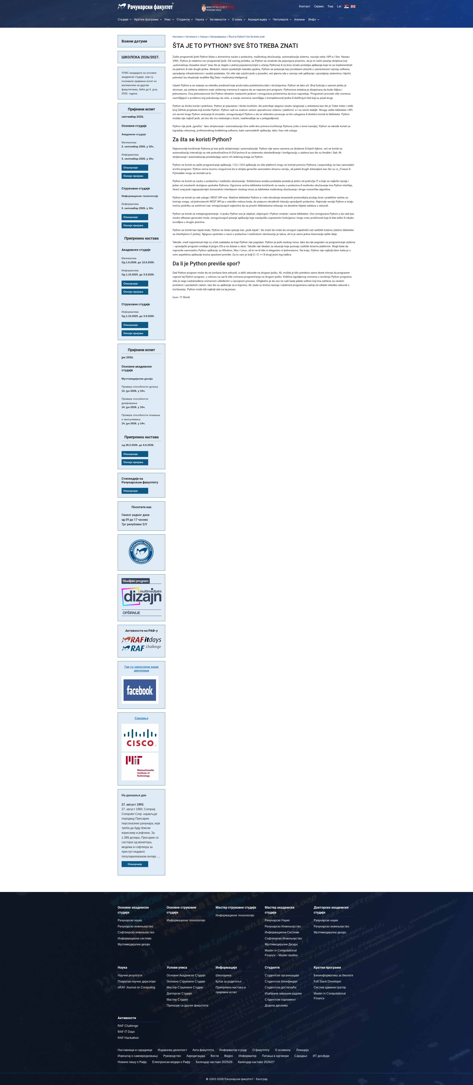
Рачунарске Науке (277, 920)
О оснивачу (283, 1050)
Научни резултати (130, 975)
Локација (302, 1050)
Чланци (204, 36)
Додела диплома (276, 1005)
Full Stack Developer (327, 981)
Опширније (130, 167)
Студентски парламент (280, 999)
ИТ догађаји (321, 1055)
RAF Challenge (128, 1025)
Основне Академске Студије (186, 975)
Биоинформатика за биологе (333, 975)
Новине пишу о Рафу (132, 1062)
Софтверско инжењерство (136, 932)
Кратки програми (146, 19)
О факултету (260, 1050)
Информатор (247, 1055)
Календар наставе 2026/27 (256, 1062)
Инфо (312, 19)
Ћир (330, 6)
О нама (237, 19)
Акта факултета (203, 1050)
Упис (167, 19)
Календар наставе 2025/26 (214, 1062)
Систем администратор (330, 987)
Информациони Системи (282, 932)
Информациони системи (134, 938)
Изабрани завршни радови (283, 993)
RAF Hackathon (128, 1037)
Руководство (172, 1055)
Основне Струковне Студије (186, 981)
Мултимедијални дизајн (134, 944)
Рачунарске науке (130, 920)
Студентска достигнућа (280, 987)
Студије (123, 19)
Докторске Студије (179, 993)
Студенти (183, 19)
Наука (199, 19)
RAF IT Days (126, 1031)
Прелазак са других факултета (187, 1005)
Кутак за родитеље (228, 981)
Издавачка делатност (172, 1050)
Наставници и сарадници (135, 1050)
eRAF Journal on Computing (136, 987)
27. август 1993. (133, 804)
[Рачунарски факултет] (146, 6)
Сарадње (141, 718)
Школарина (223, 975)
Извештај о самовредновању (138, 1055)
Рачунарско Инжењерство (283, 926)
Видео (228, 1055)
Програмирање (218, 36)
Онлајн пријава (133, 175)
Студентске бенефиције (281, 981)
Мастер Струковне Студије (185, 987)
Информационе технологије (186, 920)
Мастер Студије (177, 999)
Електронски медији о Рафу (171, 1062)
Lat (339, 6)
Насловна (178, 36)
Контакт (304, 6)
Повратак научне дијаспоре (137, 981)
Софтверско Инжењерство (283, 938)
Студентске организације (282, 975)
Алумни (299, 19)
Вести (215, 1055)
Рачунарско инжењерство (135, 926)
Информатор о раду (233, 1050)
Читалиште (280, 19)
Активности (218, 19)
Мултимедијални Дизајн (281, 944)
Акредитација (257, 19)
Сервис (319, 6)
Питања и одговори (275, 1055)
